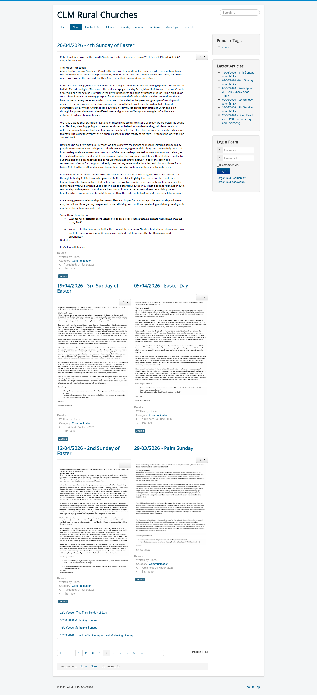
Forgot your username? (231, 178)
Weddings (172, 27)
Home (63, 27)
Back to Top (252, 687)
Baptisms (154, 27)
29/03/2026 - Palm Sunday (163, 448)
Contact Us (92, 27)
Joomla (63, 276)
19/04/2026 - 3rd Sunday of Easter (88, 288)
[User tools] (202, 57)
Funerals (189, 27)
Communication (81, 260)
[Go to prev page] (70, 653)
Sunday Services (132, 27)
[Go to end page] (159, 653)
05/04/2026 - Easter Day (161, 285)
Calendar (110, 27)
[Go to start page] (61, 653)
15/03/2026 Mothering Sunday (78, 620)
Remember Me (229, 165)
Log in (223, 171)
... (141, 653)
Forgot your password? (231, 182)
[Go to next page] (150, 653)
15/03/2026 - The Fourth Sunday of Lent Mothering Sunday (96, 635)
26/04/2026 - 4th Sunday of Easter (95, 45)
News (76, 27)
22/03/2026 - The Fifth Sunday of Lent (83, 612)
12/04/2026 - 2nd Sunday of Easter (88, 450)
